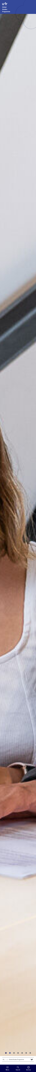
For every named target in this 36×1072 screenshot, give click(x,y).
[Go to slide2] (14, 1053)
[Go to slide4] (22, 1053)
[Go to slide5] (26, 1053)
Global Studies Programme (6, 9)
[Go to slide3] (18, 1053)
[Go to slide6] (30, 1053)
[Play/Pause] (6, 1053)
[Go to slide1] (10, 1053)
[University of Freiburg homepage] (18, 3)
